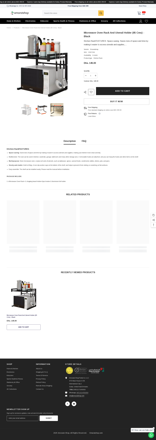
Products (17, 28)
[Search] (73, 13)
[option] (42, 66)
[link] (91, 92)
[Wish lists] (146, 21)
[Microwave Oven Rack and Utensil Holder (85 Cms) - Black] (24, 295)
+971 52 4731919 (82, 393)
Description (70, 141)
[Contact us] (151, 435)
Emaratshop (94, 49)
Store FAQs (142, 6)
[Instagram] (74, 403)
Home (9, 28)
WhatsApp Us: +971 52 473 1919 (20, 6)
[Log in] (141, 21)
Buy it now (116, 101)
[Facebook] (67, 403)
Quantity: (87, 71)
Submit (49, 418)
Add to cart (122, 91)
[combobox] (70, 13)
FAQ (84, 141)
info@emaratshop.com (76, 396)
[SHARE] (86, 92)
